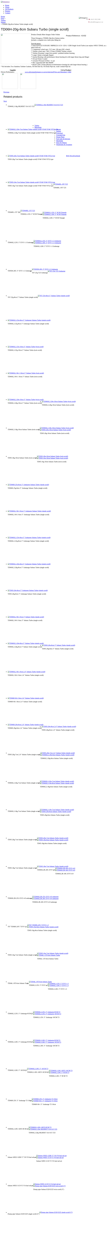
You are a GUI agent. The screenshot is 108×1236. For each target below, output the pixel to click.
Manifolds (59, 141)
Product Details (36, 34)
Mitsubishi (37, 127)
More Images (46, 34)
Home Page (3, 17)
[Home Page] (5, 2)
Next (5, 101)
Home (7, 5)
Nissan (58, 129)
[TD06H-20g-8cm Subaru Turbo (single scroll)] (16, 63)
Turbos (3, 20)
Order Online (55, 34)
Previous (6, 92)
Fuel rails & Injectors (63, 139)
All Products (9, 9)
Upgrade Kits (60, 135)
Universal (59, 133)
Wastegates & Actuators (64, 144)
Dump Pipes (60, 137)
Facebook (77, 156)
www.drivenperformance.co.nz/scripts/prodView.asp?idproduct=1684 (48, 72)
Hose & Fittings (61, 143)
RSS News (70, 156)
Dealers (7, 11)
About (7, 7)
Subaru (3, 22)
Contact (7, 13)
